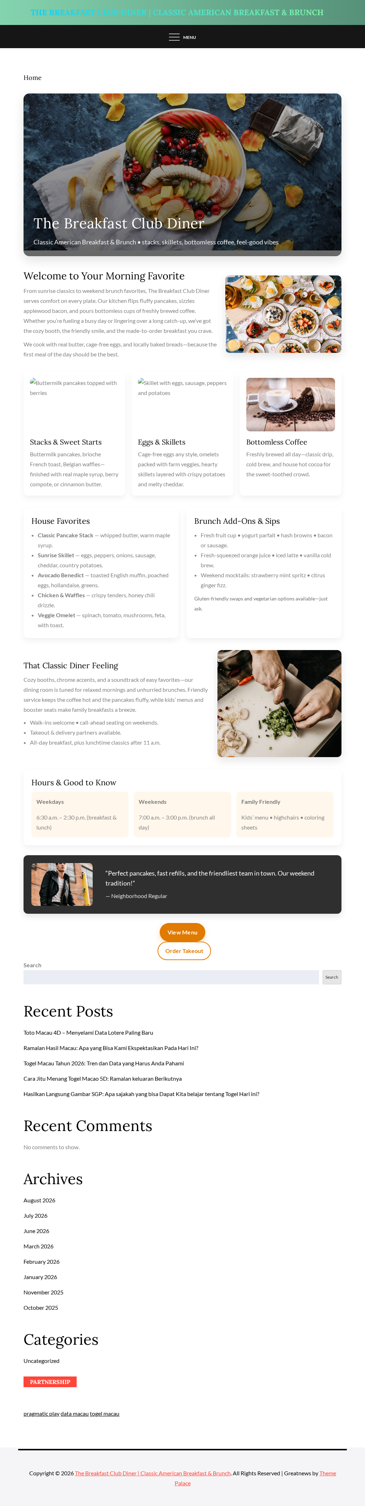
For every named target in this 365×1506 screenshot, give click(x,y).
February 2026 (42, 1261)
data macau (75, 1413)
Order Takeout (184, 950)
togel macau (104, 1413)
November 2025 (43, 1292)
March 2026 (38, 1246)
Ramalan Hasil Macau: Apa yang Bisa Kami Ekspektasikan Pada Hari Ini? (111, 1047)
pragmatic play (42, 1413)
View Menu (183, 932)
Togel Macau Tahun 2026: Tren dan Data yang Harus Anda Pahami (104, 1063)
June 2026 (36, 1230)
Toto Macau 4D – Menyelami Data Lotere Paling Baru (88, 1032)
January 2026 (40, 1276)
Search (32, 965)
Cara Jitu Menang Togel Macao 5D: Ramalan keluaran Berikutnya (103, 1078)
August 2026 (39, 1200)
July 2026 (35, 1215)
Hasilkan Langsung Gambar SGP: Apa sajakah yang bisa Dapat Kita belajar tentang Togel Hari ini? (141, 1093)
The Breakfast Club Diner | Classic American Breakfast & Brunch (177, 14)
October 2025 (41, 1307)
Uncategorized (42, 1360)
